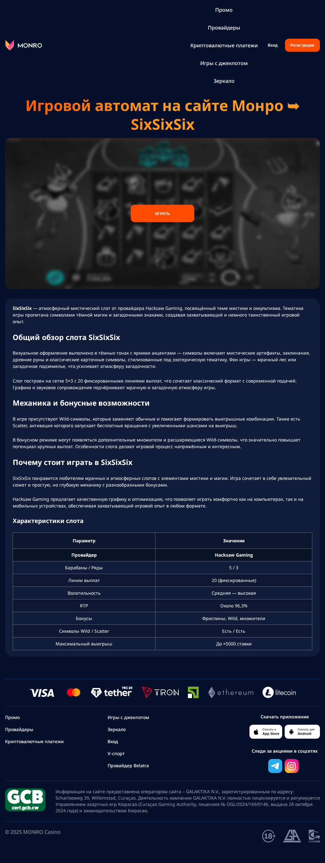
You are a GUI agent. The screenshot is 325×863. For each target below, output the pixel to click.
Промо (224, 9)
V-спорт (116, 753)
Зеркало (224, 80)
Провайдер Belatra (128, 765)
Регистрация (302, 45)
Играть (162, 213)
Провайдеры (224, 27)
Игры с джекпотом (224, 63)
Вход (273, 45)
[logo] (23, 45)
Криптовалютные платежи (224, 45)
